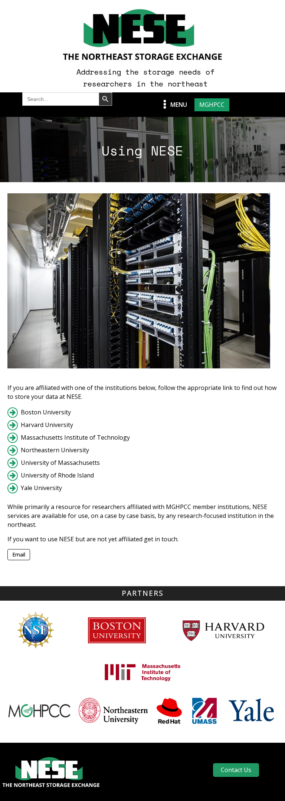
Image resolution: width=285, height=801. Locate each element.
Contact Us (236, 770)
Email (18, 554)
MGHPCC (212, 105)
